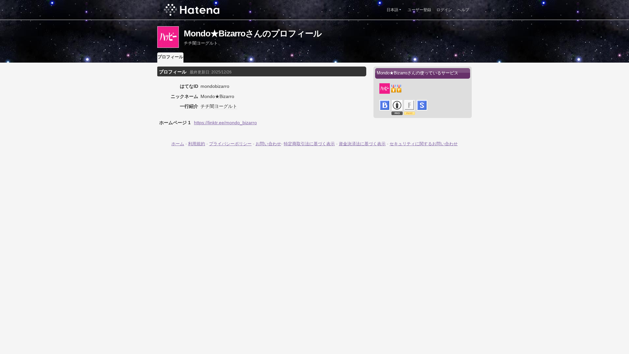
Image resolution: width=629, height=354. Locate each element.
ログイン (444, 10)
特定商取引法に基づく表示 (309, 143)
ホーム (177, 143)
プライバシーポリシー (230, 143)
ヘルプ (463, 10)
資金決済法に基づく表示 (362, 143)
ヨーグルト (225, 106)
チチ (205, 106)
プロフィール (170, 56)
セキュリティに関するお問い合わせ (424, 143)
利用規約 (196, 143)
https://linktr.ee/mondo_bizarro (225, 122)
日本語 (392, 10)
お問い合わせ (268, 143)
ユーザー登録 (419, 10)
